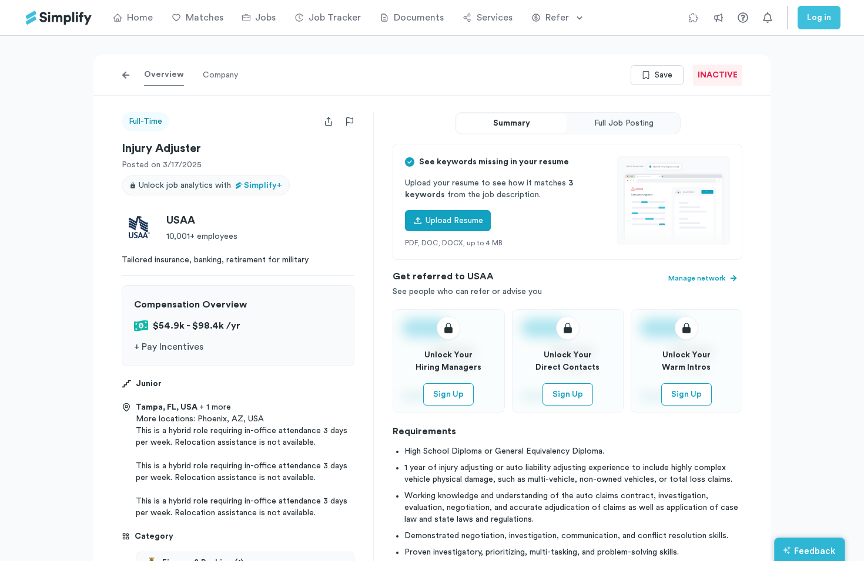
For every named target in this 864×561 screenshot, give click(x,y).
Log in (819, 17)
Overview (164, 74)
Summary (511, 123)
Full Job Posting (624, 123)
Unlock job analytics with (210, 185)
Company (220, 75)
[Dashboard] (59, 18)
